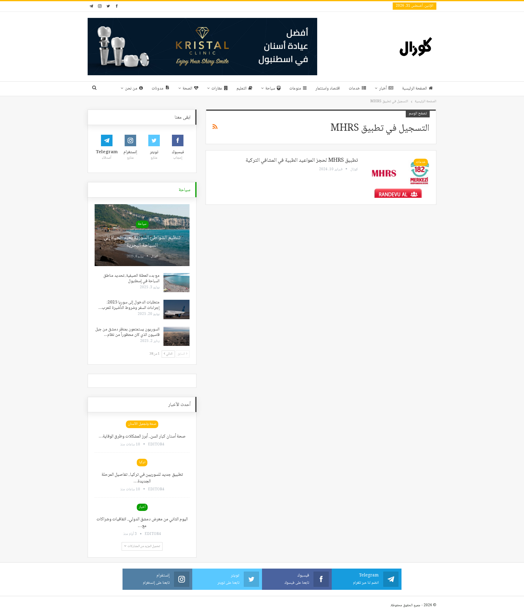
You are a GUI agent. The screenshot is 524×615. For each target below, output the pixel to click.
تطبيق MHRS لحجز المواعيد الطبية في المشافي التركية (302, 160)
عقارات (216, 88)
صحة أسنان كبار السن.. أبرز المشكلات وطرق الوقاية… (142, 437)
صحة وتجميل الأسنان (142, 424)
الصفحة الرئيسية (414, 88)
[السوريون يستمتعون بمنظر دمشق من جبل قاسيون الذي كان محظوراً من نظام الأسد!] (176, 336)
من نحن (131, 88)
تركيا (142, 462)
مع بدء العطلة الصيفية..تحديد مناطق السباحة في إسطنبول (131, 278)
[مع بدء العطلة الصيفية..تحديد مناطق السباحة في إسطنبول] (176, 282)
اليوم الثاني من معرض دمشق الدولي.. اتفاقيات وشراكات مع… (142, 522)
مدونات (157, 88)
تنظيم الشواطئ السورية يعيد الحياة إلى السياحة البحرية (142, 241)
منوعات (295, 88)
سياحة (270, 88)
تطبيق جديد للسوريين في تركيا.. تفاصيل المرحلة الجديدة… (142, 478)
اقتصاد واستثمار (327, 88)
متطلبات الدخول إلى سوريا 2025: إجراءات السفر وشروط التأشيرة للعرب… (129, 305)
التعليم (242, 88)
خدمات (354, 88)
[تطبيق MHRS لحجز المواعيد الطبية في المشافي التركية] (397, 177)
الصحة (187, 88)
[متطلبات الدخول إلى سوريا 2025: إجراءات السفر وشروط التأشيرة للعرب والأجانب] (176, 309)
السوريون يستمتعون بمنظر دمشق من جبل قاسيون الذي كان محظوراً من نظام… (127, 332)
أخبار (383, 88)
